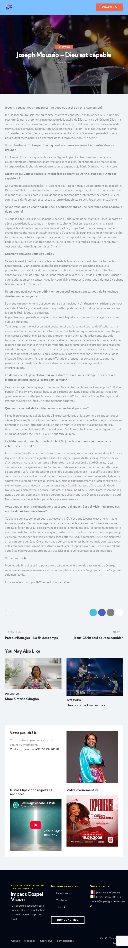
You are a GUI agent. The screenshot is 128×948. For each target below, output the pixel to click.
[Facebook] (102, 612)
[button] (92, 7)
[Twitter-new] (93, 612)
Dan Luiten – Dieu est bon (86, 705)
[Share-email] (110, 612)
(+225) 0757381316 (109, 897)
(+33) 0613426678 (46, 749)
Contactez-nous (20, 749)
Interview (64, 47)
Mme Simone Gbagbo (22, 699)
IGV (102, 938)
